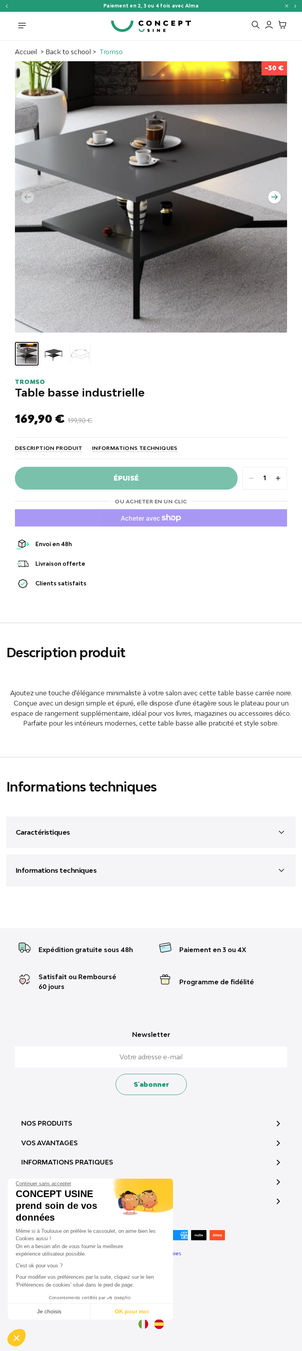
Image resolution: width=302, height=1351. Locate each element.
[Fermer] (286, 6)
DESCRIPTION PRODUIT (48, 448)
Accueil (26, 52)
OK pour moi (132, 1311)
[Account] (267, 26)
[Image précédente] (27, 197)
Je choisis (49, 1311)
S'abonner (151, 1084)
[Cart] (280, 26)
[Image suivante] (274, 197)
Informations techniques (135, 448)
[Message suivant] (295, 6)
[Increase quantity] (278, 478)
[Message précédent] (6, 6)
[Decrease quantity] (251, 478)
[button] (16, 1337)
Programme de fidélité (216, 982)
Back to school (68, 52)
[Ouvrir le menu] (22, 26)
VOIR (205, 5)
